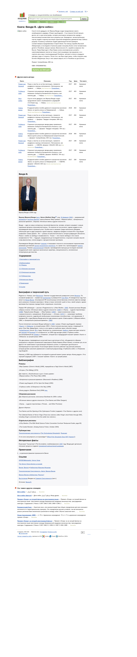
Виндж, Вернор (24, 467)
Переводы (43, 22)
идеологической (38, 248)
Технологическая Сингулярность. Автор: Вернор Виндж (37, 471)
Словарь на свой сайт (76, 11)
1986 (50, 320)
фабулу (65, 330)
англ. (38, 217)
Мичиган (77, 295)
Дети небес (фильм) (24, 495)
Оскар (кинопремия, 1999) (26, 515)
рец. (46, 390)
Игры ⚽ (61, 22)
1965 (66, 307)
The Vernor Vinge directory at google (30, 464)
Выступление (23, 478)
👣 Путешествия (23, 533)
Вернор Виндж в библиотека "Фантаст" (31, 475)
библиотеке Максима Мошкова (40, 467)
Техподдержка (43, 531)
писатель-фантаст (33, 219)
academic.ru (22, 21)
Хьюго (22, 326)
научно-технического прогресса (44, 245)
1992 (53, 324)
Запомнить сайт (63, 11)
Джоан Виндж (29, 300)
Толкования (33, 22)
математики (47, 298)
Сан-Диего (65, 298)
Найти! (84, 19)
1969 (53, 312)
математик (22, 219)
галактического (24, 330)
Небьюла (30, 326)
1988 (21, 312)
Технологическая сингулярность (29, 433)
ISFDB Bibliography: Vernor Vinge (29, 460)
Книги (52, 22)
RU (86, 11)
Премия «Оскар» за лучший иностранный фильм (34, 521)
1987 (59, 310)
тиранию (44, 243)
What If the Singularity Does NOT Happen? (61, 437)
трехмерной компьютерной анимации (51, 446)
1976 (62, 314)
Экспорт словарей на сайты (24, 536)
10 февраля (65, 217)
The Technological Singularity (50, 433)
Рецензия (64, 433)
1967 (61, 444)
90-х (36, 330)
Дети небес (21, 492)
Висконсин (39, 295)
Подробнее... (56, 88)
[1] (56, 216)
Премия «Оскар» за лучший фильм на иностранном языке (38, 499)
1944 (70, 217)
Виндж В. (29, 482)
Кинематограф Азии (24, 507)
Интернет (32, 332)
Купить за (41, 70)
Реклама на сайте (52, 531)
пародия (24, 332)
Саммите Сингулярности (43, 478)
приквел (36, 334)
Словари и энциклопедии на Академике (45, 15)
